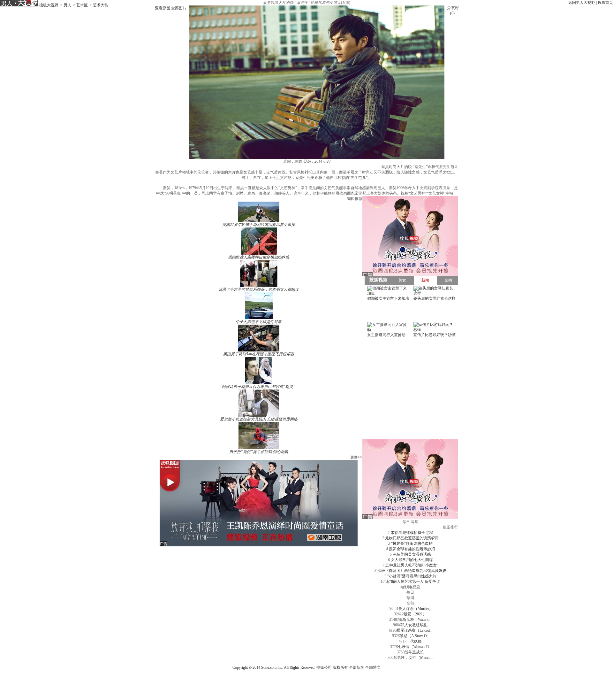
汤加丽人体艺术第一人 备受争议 (412, 581)
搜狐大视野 (48, 5)
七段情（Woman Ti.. (414, 646)
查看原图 (162, 8)
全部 (410, 603)
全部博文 (373, 667)
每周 (410, 598)
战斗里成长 (414, 652)
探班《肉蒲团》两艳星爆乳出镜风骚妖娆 (411, 570)
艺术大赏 (100, 5)
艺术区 (82, 5)
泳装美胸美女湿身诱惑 (412, 554)
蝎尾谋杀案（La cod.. (414, 630)
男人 (67, 5)
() (452, 13)
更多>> (356, 457)
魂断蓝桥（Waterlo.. (415, 619)
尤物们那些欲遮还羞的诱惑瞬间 (412, 538)
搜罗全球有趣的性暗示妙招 (412, 549)
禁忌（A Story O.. (414, 636)
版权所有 (340, 667)
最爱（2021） (415, 614)
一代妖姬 (414, 641)
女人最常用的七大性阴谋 (412, 560)
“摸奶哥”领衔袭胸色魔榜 (412, 543)
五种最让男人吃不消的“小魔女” (411, 565)
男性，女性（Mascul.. (415, 657)
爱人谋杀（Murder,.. (415, 608)
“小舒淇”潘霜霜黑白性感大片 (411, 576)
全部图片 (178, 8)
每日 (410, 592)
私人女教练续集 (414, 625)
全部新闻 (356, 667)
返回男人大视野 (581, 2)
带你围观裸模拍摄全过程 (412, 532)
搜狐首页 (605, 2)
